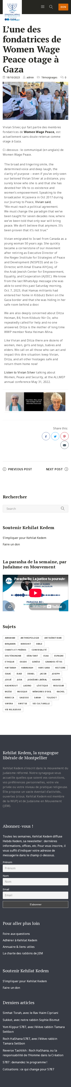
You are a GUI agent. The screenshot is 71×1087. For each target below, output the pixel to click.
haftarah (10, 667)
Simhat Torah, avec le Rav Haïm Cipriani (30, 1013)
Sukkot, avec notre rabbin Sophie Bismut (31, 1020)
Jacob (43, 673)
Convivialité (39, 649)
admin (30, 77)
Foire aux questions (16, 934)
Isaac (8, 673)
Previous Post (20, 469)
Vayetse (22, 703)
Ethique (10, 661)
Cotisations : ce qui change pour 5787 (28, 1069)
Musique (22, 691)
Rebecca (9, 697)
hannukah (27, 667)
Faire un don (11, 544)
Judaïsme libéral (37, 679)
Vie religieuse (13, 709)
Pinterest (64, 436)
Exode (23, 661)
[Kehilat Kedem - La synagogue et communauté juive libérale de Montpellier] (12, 11)
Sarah (37, 697)
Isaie (19, 673)
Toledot (51, 697)
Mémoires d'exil (42, 691)
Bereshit (26, 643)
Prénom (7, 862)
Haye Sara (44, 667)
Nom (6, 875)
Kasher (56, 679)
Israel (31, 673)
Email (6, 889)
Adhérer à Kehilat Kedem (20, 940)
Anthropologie (30, 637)
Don (63, 7)
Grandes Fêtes (53, 661)
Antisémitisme (53, 637)
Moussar (58, 685)
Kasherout (11, 685)
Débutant (32, 655)
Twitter (55, 436)
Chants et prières (15, 649)
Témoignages (49, 77)
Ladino (27, 685)
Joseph (56, 673)
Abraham (10, 637)
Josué (8, 679)
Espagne (59, 655)
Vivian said (43, 202)
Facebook (46, 436)
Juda (19, 679)
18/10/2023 (13, 77)
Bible (39, 643)
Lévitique (42, 685)
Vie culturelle (41, 703)
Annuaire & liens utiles (19, 947)
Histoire (60, 667)
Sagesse (24, 697)
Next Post (54, 469)
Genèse (36, 661)
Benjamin (10, 643)
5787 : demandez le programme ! (25, 1062)
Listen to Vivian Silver (19, 372)
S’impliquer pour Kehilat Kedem (24, 538)
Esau (46, 655)
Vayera (9, 703)
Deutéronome (13, 655)
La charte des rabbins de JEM (23, 953)
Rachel (61, 691)
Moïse (8, 691)
